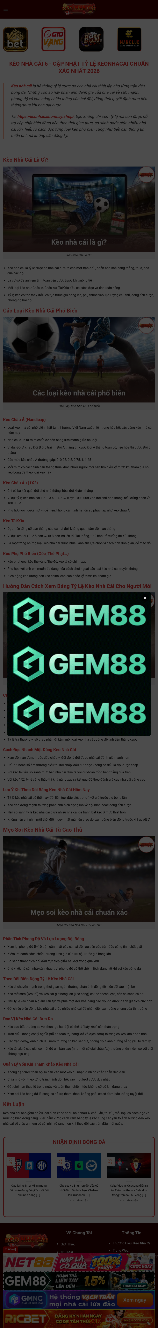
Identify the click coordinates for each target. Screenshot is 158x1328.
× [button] (145, 598)
